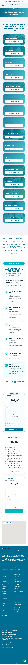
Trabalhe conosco (17, 586)
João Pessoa (4, 607)
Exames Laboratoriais (18, 606)
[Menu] (3, 5)
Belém (3, 610)
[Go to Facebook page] (19, 550)
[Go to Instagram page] (23, 550)
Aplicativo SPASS (17, 576)
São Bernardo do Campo (6, 578)
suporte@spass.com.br (9, 647)
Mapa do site (16, 583)
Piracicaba (4, 586)
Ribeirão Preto (4, 581)
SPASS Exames (17, 569)
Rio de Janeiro (4, 615)
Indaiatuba (4, 589)
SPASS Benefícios (17, 571)
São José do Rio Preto (6, 584)
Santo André (4, 576)
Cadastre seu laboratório (18, 591)
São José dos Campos (6, 583)
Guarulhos (4, 572)
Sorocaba (3, 579)
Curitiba (3, 595)
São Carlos (4, 591)
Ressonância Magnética (18, 607)
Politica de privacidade (18, 581)
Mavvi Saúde (16, 589)
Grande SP (4, 571)
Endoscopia (16, 611)
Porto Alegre (4, 598)
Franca (3, 588)
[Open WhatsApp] (24, 661)
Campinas (4, 574)
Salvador (3, 601)
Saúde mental (16, 579)
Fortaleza (3, 603)
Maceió (3, 605)
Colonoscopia (16, 609)
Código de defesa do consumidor (20, 584)
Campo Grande (4, 612)
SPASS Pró (16, 588)
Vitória (3, 600)
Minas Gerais (4, 617)
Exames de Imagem (17, 604)
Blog (15, 577)
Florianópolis (4, 596)
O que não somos (17, 574)
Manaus (3, 613)
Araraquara (4, 593)
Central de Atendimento (6, 630)
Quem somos (16, 572)
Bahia (3, 608)
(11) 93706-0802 (14, 630)
